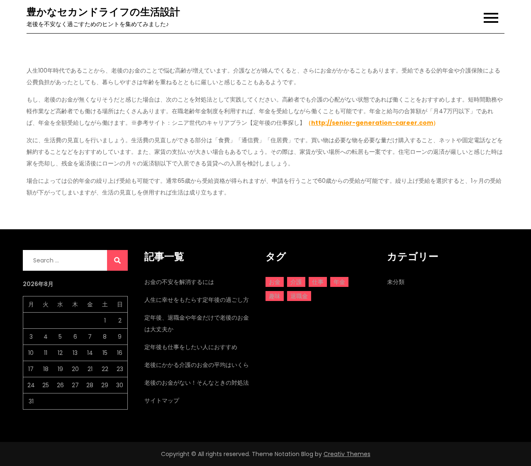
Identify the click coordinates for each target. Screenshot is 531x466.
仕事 (318, 282)
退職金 (299, 296)
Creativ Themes (347, 454)
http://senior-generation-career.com (372, 123)
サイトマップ (161, 400)
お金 (274, 282)
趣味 (274, 296)
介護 (296, 282)
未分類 (395, 282)
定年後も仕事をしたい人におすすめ (190, 347)
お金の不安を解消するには (179, 282)
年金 (339, 282)
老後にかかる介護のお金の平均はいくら (196, 365)
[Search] (117, 260)
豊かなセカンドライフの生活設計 (103, 12)
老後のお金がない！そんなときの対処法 (196, 383)
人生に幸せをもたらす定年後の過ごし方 (196, 300)
